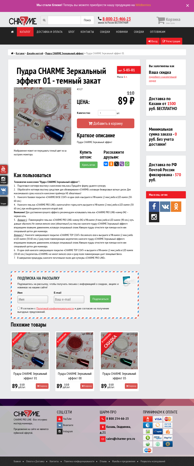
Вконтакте (68, 425)
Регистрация (172, 41)
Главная (17, 461)
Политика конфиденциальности (79, 461)
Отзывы (103, 461)
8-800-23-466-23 (116, 19)
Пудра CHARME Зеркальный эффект (64, 53)
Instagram (68, 431)
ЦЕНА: (83, 101)
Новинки (122, 32)
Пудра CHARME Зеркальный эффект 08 (75, 375)
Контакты (87, 32)
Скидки (105, 32)
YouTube (67, 418)
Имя (20, 292)
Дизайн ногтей (35, 53)
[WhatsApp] (127, 164)
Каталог (25, 32)
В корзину (43, 386)
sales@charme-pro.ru (120, 438)
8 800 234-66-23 (117, 418)
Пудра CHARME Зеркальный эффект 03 (119, 375)
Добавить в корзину (107, 123)
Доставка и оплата (50, 32)
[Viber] (122, 164)
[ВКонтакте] (106, 164)
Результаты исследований (153, 461)
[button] (68, 91)
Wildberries (143, 5)
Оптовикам (157, 32)
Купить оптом (88, 165)
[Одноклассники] (111, 164)
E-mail (57, 292)
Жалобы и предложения (123, 461)
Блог (72, 32)
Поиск (87, 20)
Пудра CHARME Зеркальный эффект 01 (30, 375)
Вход (154, 41)
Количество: (83, 113)
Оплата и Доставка (35, 461)
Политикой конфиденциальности (55, 308)
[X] (116, 164)
